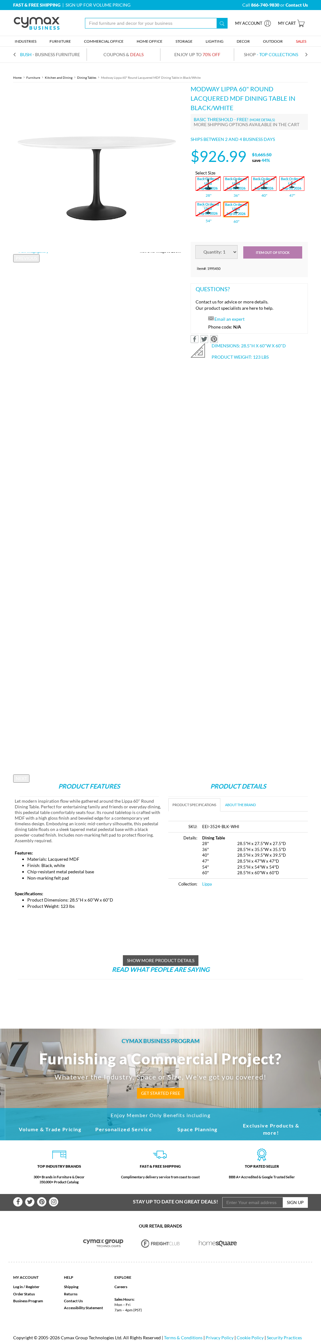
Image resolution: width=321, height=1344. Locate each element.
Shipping (71, 1286)
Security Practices (284, 1337)
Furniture (33, 77)
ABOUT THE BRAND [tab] (240, 805)
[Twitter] (29, 1202)
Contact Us (73, 1300)
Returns (70, 1294)
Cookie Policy (250, 1337)
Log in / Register (26, 1286)
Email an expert (229, 319)
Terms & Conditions (183, 1337)
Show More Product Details (160, 960)
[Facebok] (18, 1202)
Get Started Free (160, 1093)
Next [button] (21, 778)
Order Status (24, 1294)
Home (17, 77)
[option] (97, 168)
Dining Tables (86, 77)
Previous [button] (26, 258)
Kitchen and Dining (58, 77)
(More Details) (262, 120)
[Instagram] (53, 1202)
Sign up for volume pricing (98, 5)
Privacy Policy (220, 1337)
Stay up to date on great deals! (175, 1201)
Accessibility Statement (83, 1307)
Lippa (207, 883)
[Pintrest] (41, 1202)
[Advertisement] (221, 939)
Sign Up (295, 1202)
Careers (120, 1286)
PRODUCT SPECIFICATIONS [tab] (194, 805)
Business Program (28, 1300)
